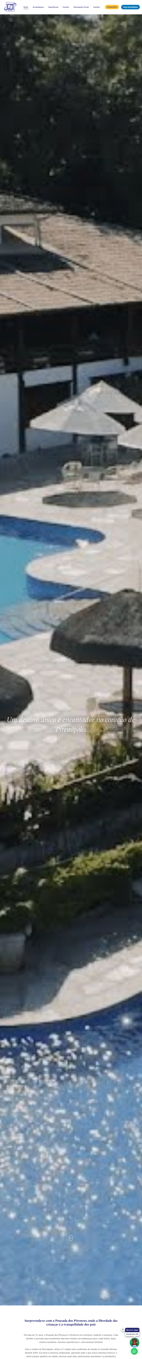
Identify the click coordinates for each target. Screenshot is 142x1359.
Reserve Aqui (132, 1330)
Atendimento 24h (132, 1334)
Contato (96, 7)
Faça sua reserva (130, 7)
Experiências (53, 7)
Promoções (112, 7)
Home (26, 7)
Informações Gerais (81, 7)
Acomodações (38, 7)
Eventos (66, 7)
